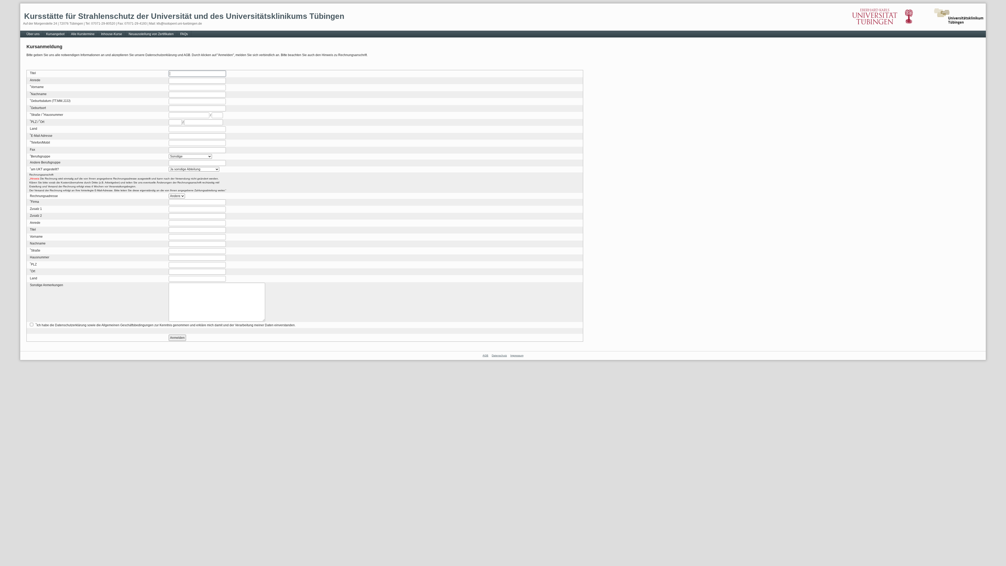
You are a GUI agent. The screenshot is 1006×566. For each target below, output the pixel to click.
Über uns (33, 34)
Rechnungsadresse (44, 196)
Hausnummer (53, 115)
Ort (42, 122)
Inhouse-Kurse (111, 34)
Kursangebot (55, 34)
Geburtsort (38, 108)
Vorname (37, 87)
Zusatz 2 (36, 215)
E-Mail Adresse (41, 136)
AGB (485, 355)
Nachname (39, 94)
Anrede (35, 80)
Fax (32, 149)
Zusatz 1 (36, 209)
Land (33, 128)
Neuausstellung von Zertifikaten (151, 34)
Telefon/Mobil (40, 142)
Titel (33, 73)
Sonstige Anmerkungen (46, 285)
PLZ (34, 122)
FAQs (184, 34)
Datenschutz (499, 355)
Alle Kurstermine (83, 34)
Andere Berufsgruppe (45, 162)
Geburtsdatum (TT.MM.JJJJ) (50, 101)
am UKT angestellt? (45, 169)
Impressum (516, 355)
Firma (35, 202)
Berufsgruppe (40, 156)
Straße (35, 115)
